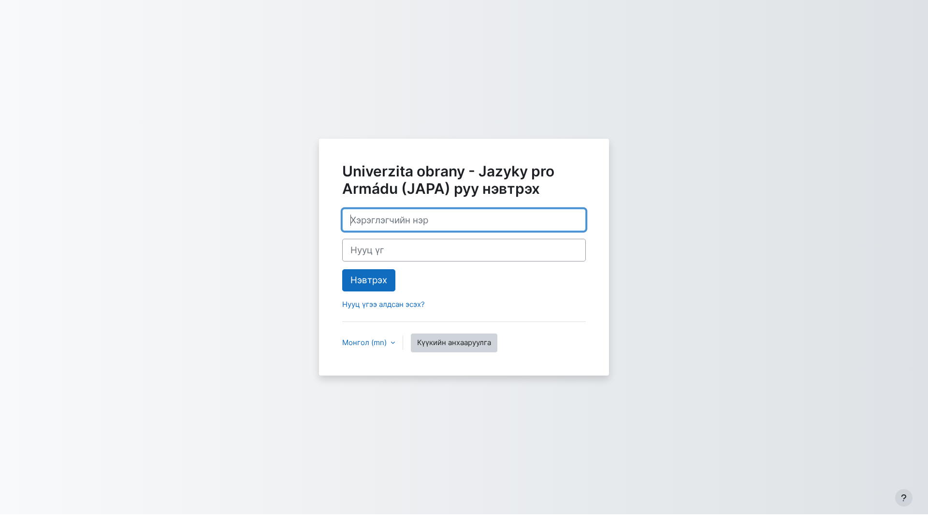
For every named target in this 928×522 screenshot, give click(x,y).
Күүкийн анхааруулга (454, 342)
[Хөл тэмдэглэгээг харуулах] (904, 498)
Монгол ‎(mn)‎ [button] (365, 342)
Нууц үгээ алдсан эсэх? (383, 304)
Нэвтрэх (368, 280)
